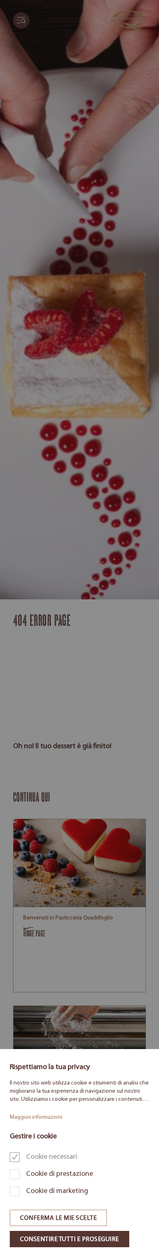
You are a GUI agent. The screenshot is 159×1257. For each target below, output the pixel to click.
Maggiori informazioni (36, 1117)
